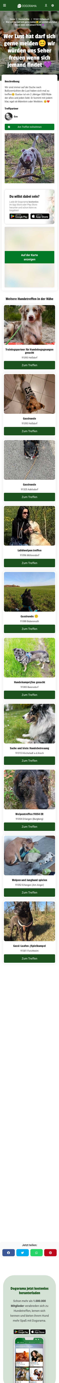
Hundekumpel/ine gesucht (29, 682)
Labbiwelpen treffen (29, 550)
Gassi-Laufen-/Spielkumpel (29, 946)
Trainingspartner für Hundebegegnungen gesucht (29, 351)
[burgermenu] (4, 5)
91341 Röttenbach (41, 19)
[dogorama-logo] (27, 5)
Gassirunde (29, 418)
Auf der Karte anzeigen (29, 257)
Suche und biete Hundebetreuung (29, 748)
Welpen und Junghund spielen (29, 880)
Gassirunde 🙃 (29, 616)
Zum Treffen (29, 365)
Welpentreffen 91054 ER (29, 814)
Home (12, 19)
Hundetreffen (23, 19)
